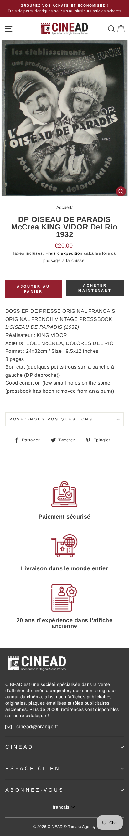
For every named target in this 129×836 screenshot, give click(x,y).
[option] (64, 8)
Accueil (63, 207)
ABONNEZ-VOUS (34, 790)
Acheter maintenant (94, 287)
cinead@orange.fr (37, 726)
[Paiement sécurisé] (64, 494)
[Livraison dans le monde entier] (64, 546)
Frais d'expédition (63, 253)
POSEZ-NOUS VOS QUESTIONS (51, 419)
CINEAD (19, 747)
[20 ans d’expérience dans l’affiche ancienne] (64, 597)
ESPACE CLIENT (35, 768)
